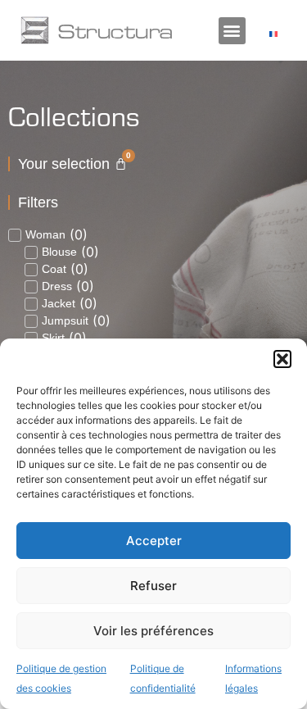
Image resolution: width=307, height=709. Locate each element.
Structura (115, 30)
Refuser (153, 585)
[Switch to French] (273, 33)
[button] (282, 359)
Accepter (154, 540)
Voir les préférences (153, 631)
